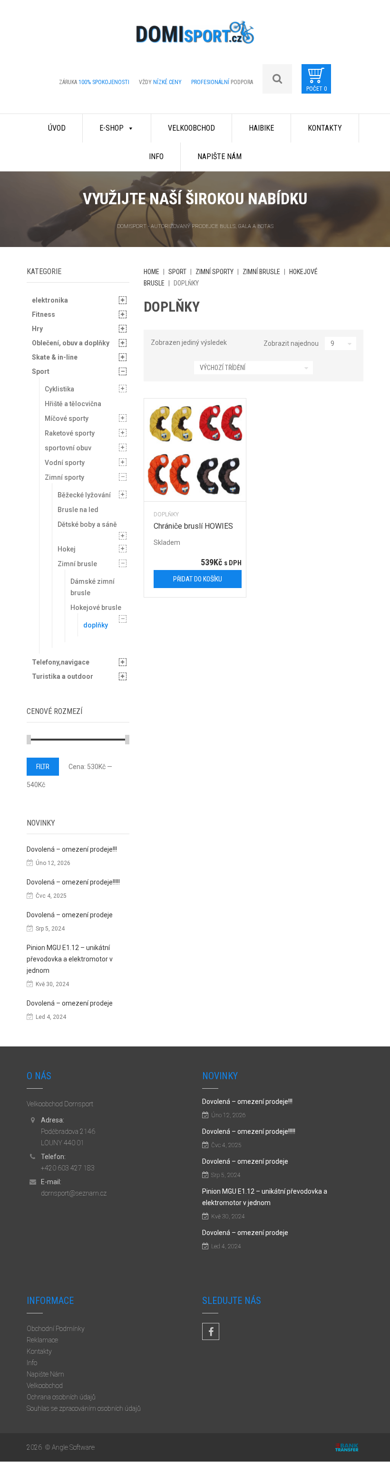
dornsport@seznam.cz (74, 1193)
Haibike (261, 128)
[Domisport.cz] (195, 35)
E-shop (111, 128)
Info (156, 156)
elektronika (50, 300)
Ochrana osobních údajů (61, 1397)
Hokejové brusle (95, 607)
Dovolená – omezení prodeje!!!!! (73, 882)
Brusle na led (78, 509)
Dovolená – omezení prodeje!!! (72, 849)
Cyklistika (59, 389)
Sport (177, 272)
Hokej (67, 549)
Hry (37, 329)
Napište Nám (219, 156)
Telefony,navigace (60, 662)
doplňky (166, 514)
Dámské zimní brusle (92, 587)
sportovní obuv (68, 448)
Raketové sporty (70, 433)
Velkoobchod (191, 128)
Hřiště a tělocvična (73, 404)
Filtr (42, 766)
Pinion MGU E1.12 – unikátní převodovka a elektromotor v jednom (70, 959)
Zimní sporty (214, 272)
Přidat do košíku (197, 579)
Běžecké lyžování (84, 495)
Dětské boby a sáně (87, 524)
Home (151, 272)
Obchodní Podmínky (56, 1328)
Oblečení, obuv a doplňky (70, 343)
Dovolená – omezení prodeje (70, 915)
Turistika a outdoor (62, 676)
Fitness (43, 314)
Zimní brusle (261, 272)
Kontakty (325, 128)
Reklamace (42, 1340)
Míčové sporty (66, 418)
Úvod (57, 128)
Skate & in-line (55, 357)
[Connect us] (210, 1331)
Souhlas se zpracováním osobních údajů (84, 1408)
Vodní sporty (65, 462)
